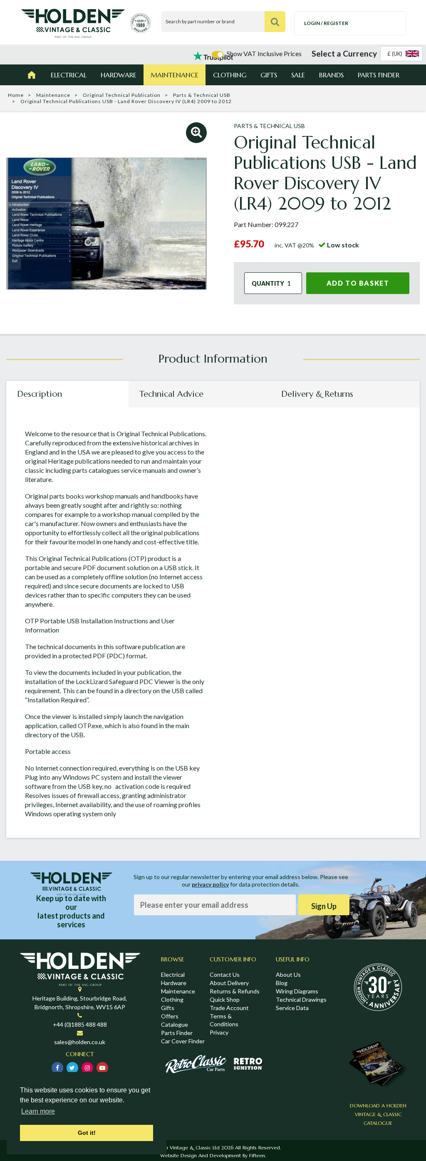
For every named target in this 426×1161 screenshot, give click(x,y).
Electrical (69, 75)
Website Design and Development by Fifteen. (213, 1155)
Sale (298, 75)
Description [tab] (39, 394)
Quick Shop (225, 999)
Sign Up (324, 906)
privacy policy (210, 884)
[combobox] (401, 53)
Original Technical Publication (122, 95)
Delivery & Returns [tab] (317, 394)
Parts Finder (378, 75)
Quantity (268, 283)
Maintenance (174, 75)
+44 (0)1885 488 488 (80, 1024)
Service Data (292, 1007)
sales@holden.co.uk (79, 1041)
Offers (169, 1016)
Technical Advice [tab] (171, 394)
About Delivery (229, 982)
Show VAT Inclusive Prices (264, 53)
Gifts (268, 75)
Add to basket (358, 283)
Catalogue (174, 1024)
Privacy (219, 1032)
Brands (331, 75)
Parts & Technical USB (201, 95)
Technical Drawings (301, 999)
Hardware (118, 75)
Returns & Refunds (235, 991)
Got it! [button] (87, 1132)
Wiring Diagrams (297, 991)
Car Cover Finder (183, 1041)
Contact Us (225, 974)
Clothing (229, 75)
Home (16, 95)
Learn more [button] (38, 1111)
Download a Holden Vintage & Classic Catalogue (378, 1114)
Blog (281, 982)
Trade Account (229, 1007)
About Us (288, 974)
